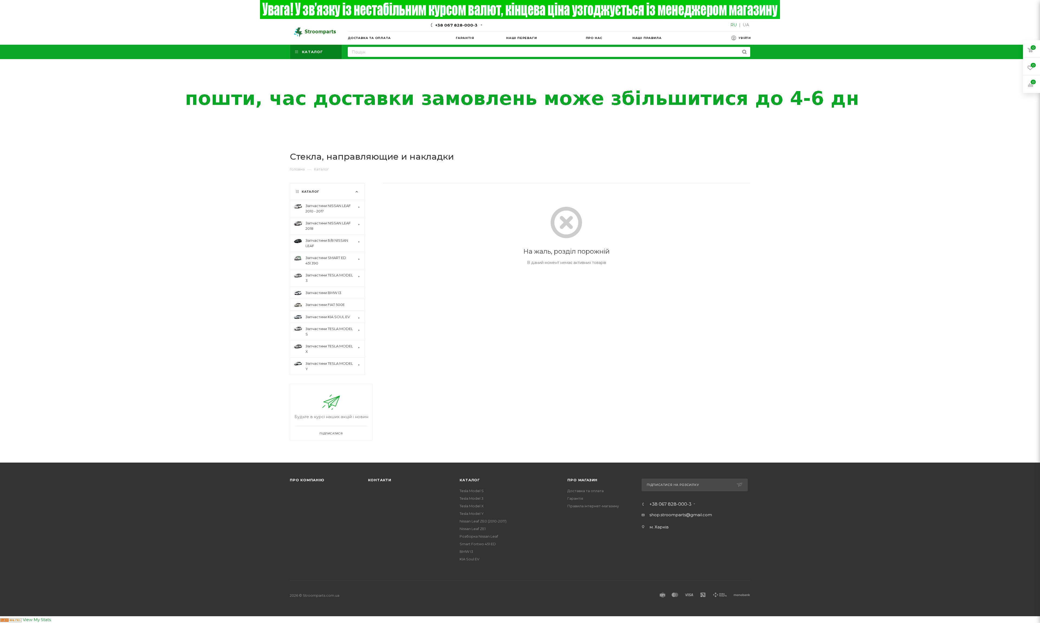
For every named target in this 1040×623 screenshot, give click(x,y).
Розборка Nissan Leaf (479, 536)
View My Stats (37, 619)
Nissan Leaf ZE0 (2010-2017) (483, 521)
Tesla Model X (472, 506)
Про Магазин (582, 480)
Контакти (379, 480)
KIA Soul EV (469, 559)
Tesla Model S (472, 491)
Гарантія (575, 498)
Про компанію (307, 480)
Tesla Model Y (472, 513)
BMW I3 (466, 551)
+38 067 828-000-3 (456, 25)
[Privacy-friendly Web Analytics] (11, 619)
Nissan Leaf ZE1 (473, 529)
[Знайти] (744, 52)
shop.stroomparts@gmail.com (680, 514)
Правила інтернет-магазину (593, 506)
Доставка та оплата (585, 491)
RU (733, 24)
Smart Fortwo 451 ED (478, 544)
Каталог (470, 480)
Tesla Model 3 (471, 498)
